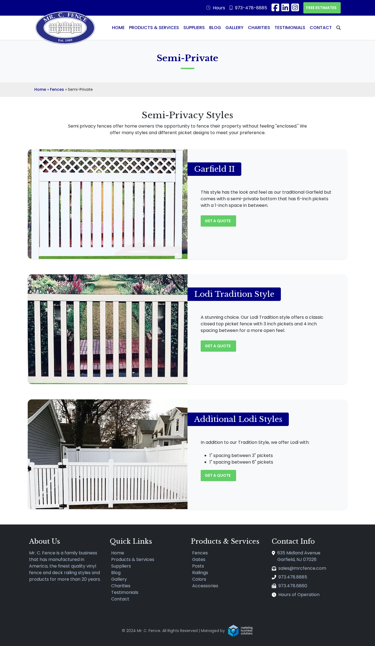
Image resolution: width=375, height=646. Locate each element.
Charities (259, 27)
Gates (198, 559)
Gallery (234, 27)
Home (118, 27)
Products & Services (154, 27)
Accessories (205, 586)
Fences (57, 89)
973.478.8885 (292, 577)
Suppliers (194, 27)
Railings (200, 572)
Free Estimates (321, 7)
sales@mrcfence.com (302, 568)
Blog (215, 27)
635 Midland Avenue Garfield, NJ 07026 (298, 556)
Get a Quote (218, 221)
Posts (198, 566)
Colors (199, 579)
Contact (321, 27)
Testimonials (290, 27)
